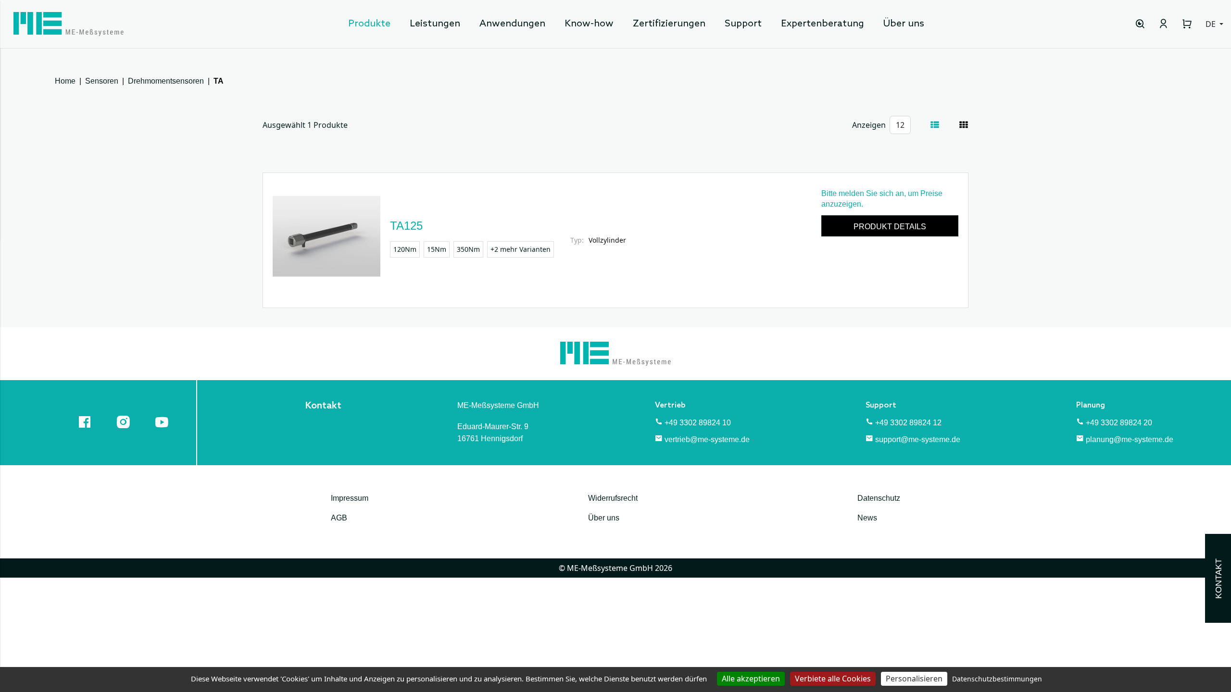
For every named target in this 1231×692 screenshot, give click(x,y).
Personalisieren (914, 678)
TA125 (406, 225)
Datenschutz (878, 498)
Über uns (903, 24)
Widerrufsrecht (613, 498)
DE (1212, 24)
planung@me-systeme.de (1129, 439)
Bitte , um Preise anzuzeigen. (881, 198)
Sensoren (101, 81)
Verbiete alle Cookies (833, 678)
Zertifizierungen (669, 24)
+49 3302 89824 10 (698, 423)
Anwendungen (512, 24)
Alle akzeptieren (751, 678)
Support (743, 24)
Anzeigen (869, 125)
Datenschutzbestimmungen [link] (997, 678)
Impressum (349, 498)
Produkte (369, 24)
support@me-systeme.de (917, 439)
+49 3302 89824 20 (1119, 423)
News (867, 518)
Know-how (589, 24)
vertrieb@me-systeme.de (707, 439)
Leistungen (435, 24)
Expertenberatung (822, 24)
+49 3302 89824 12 (908, 423)
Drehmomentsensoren (166, 81)
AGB (339, 518)
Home (65, 81)
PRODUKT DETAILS (890, 226)
